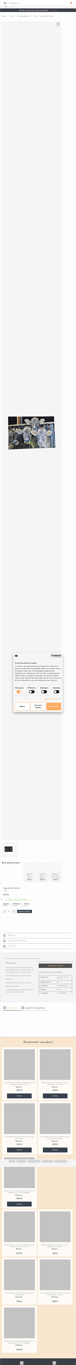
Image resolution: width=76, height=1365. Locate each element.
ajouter (5, 890)
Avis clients (12, 1008)
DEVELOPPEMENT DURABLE (17, 940)
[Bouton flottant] (71, 3)
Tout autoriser (54, 706)
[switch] (32, 691)
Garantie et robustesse (35, 1008)
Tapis (35, 16)
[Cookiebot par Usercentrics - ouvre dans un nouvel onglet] (52, 655)
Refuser (22, 706)
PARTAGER (11, 935)
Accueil (4, 16)
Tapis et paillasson (23, 16)
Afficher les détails (50, 699)
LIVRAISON (11, 946)
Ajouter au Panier (24, 911)
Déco (12, 16)
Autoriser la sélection (38, 706)
